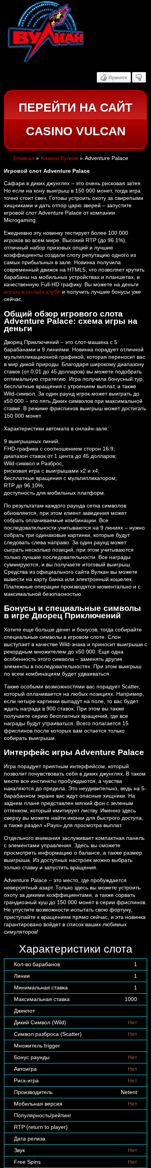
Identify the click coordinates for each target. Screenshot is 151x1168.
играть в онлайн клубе (32, 292)
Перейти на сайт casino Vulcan (75, 119)
